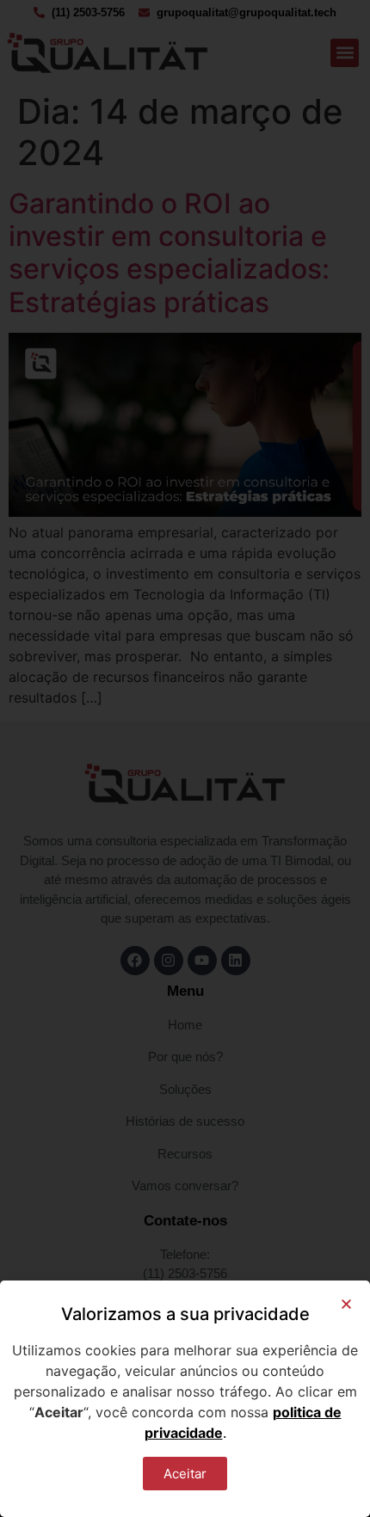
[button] (346, 1304)
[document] (185, 758)
